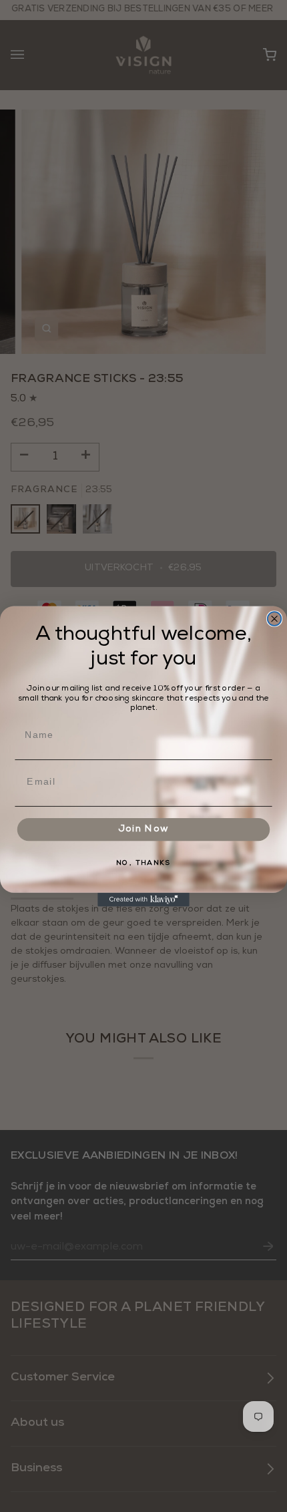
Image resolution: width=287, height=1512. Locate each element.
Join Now (144, 829)
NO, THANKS (144, 863)
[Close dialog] (275, 619)
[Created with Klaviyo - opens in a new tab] (143, 899)
